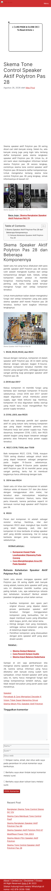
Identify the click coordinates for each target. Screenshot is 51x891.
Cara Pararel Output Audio (26, 654)
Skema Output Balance (24, 651)
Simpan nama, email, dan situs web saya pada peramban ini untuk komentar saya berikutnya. (24, 763)
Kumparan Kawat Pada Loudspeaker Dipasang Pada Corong (27, 555)
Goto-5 (25, 883)
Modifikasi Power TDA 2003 (20, 834)
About (6, 880)
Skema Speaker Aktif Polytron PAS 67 (25, 830)
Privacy (39, 880)
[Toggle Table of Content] (42, 226)
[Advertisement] (25, 119)
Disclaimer (29, 880)
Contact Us (16, 880)
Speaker (7, 693)
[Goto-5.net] (6, 3)
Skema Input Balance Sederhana (29, 657)
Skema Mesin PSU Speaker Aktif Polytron (23, 704)
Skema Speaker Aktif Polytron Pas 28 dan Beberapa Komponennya (24, 231)
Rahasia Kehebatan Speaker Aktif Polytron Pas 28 (26, 236)
